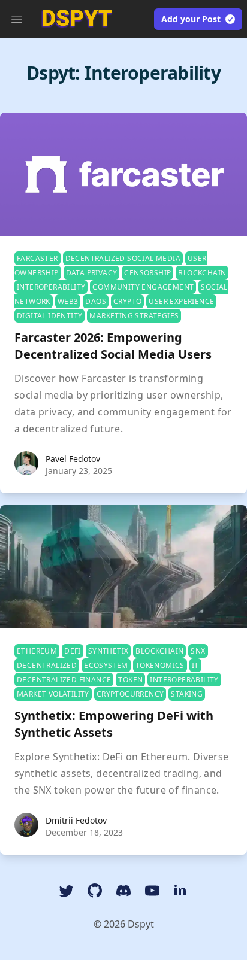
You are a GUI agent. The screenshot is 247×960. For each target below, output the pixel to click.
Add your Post (191, 19)
